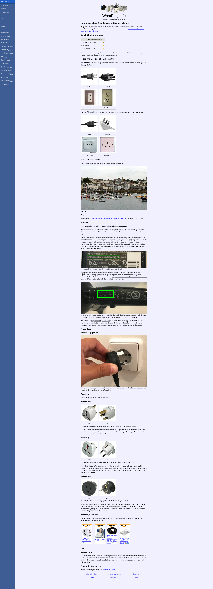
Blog (2, 18)
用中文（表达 (7, 53)
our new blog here (109, 570)
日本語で (5, 60)
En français (6, 50)
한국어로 (5, 77)
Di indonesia (6, 67)
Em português (7, 46)
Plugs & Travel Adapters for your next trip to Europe (109, 218)
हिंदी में (4, 57)
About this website (91, 574)
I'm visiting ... (5, 12)
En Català (4, 43)
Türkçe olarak (7, 74)
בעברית (5, 84)
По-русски (6, 64)
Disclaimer (136, 574)
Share (136, 577)
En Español (5, 32)
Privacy (92, 577)
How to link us (114, 577)
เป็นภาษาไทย (7, 81)
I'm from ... (4, 8)
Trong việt (6, 70)
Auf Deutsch (5, 39)
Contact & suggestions (114, 574)
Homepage (4, 5)
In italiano (5, 36)
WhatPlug (5, 2)
